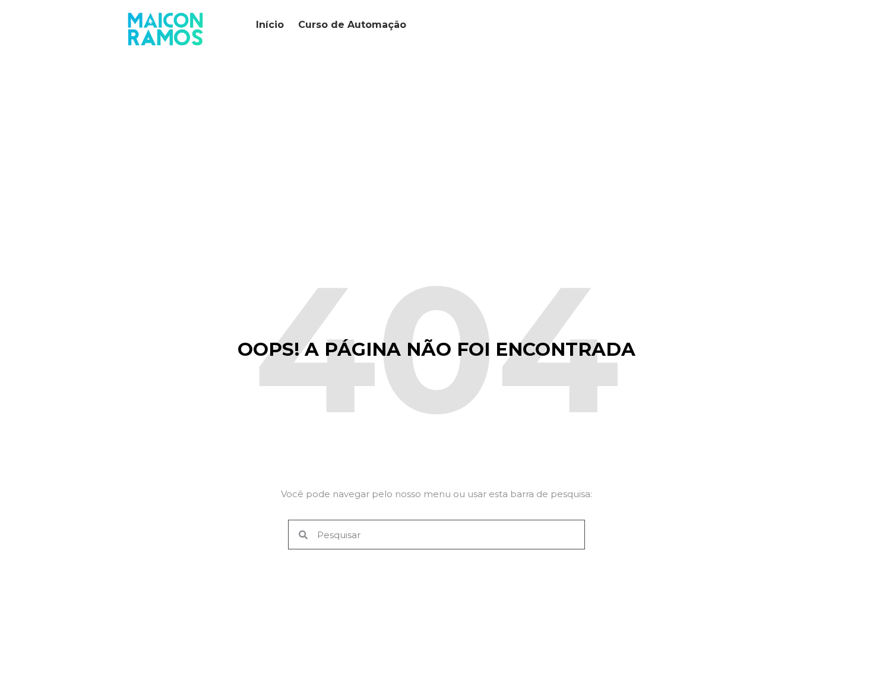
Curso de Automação (352, 24)
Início (270, 24)
